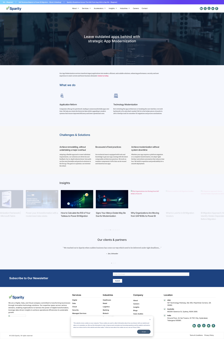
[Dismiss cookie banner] (150, 320)
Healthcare (107, 300)
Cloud (74, 307)
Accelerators (98, 8)
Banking (106, 310)
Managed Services (79, 313)
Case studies (138, 314)
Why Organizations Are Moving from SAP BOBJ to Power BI (145, 214)
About (74, 8)
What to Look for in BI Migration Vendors (180, 214)
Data (74, 303)
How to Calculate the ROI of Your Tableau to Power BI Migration (75, 214)
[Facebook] (209, 8)
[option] (41, 205)
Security (75, 310)
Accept (144, 331)
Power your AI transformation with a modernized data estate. (42, 214)
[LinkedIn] (201, 8)
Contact (145, 8)
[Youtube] (212, 8)
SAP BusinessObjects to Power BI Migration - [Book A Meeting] (23, 2)
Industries (124, 8)
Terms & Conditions (196, 335)
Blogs (135, 310)
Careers (136, 8)
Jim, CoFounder (113, 253)
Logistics (106, 307)
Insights (112, 8)
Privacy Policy (209, 335)
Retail (105, 303)
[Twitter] (205, 8)
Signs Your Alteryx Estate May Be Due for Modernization (111, 214)
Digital (74, 300)
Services (85, 8)
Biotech (106, 313)
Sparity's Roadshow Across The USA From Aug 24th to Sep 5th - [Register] (75, 2)
